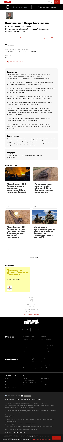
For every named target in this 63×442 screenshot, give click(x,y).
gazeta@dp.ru (45, 385)
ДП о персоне (55, 38)
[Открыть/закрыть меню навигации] (49, 2)
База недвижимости (47, 362)
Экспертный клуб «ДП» (30, 359)
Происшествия (45, 342)
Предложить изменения (15, 62)
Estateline (43, 359)
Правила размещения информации (31, 314)
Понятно (57, 438)
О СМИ (7, 379)
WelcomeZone (45, 368)
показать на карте (28, 386)
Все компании (31, 304)
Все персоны (31, 306)
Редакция (8, 382)
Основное (13, 38)
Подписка (8, 385)
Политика (26, 342)
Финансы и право (28, 336)
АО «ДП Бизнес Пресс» (12, 376)
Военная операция (46, 339)
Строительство (27, 351)
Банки (25, 345)
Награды (44, 38)
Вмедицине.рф (45, 365)
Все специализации (31, 309)
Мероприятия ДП (28, 362)
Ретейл (25, 348)
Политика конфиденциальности (15, 432)
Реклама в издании (11, 388)
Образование (34, 38)
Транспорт (44, 336)
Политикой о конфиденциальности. (40, 439)
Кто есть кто (26, 365)
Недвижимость (27, 339)
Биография (23, 38)
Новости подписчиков (47, 351)
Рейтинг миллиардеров (30, 368)
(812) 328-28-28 (45, 379)
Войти (57, 2)
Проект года (44, 348)
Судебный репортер (47, 345)
